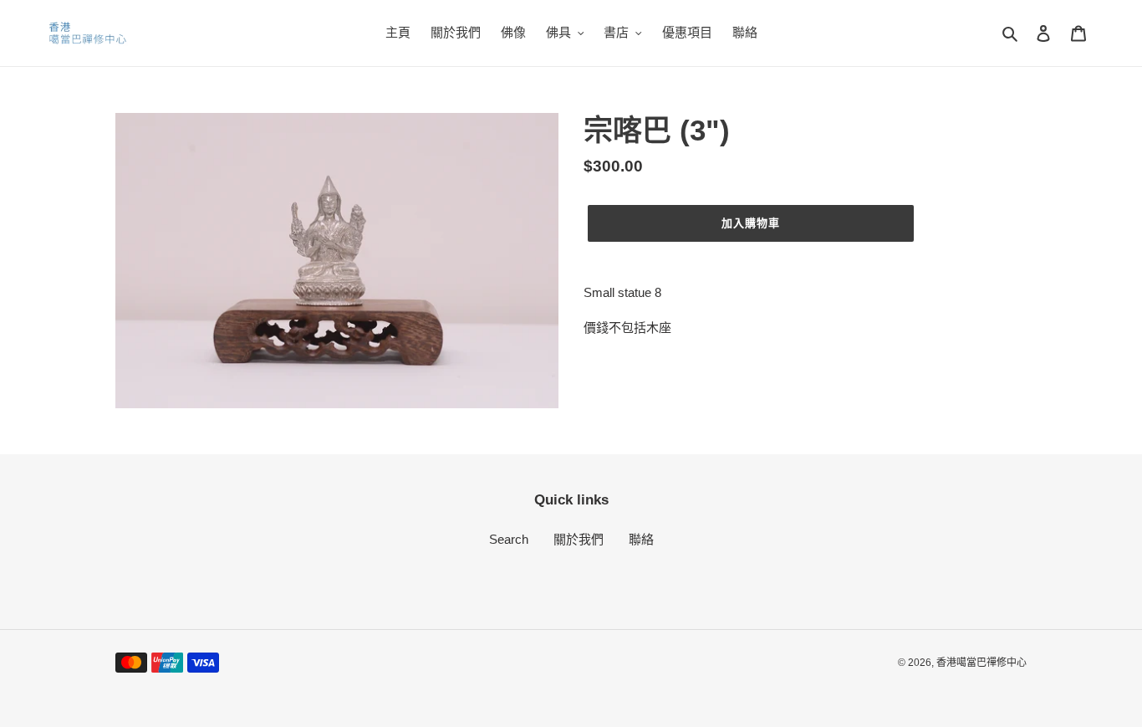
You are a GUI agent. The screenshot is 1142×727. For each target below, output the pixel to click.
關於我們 (578, 539)
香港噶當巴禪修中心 (981, 662)
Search (508, 539)
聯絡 (641, 539)
